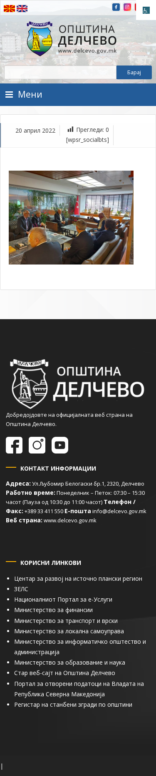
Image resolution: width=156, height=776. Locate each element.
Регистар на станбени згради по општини (73, 704)
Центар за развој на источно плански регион (78, 578)
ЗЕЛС (21, 589)
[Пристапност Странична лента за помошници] (146, 10)
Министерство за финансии (53, 610)
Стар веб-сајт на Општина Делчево (64, 673)
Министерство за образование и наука (69, 662)
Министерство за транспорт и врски (66, 621)
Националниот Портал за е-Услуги (63, 599)
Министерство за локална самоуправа (69, 631)
